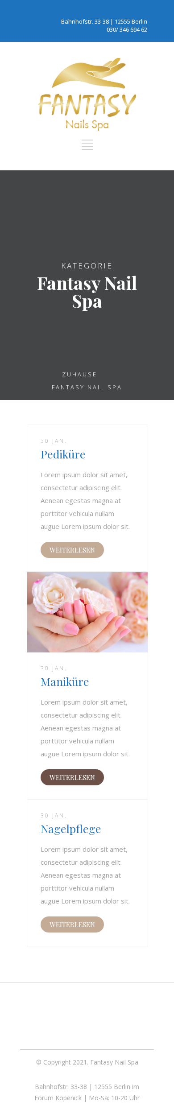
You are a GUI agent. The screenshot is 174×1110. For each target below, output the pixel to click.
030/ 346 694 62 (127, 29)
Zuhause (79, 374)
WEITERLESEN (72, 549)
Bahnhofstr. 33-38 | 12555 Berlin (104, 21)
